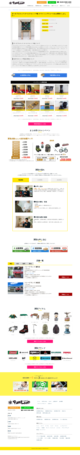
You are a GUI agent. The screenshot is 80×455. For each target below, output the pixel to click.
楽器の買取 (56, 436)
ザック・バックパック (50, 427)
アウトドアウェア (65, 427)
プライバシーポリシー (41, 403)
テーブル (47, 425)
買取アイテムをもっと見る (40, 341)
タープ (42, 425)
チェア (52, 425)
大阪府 (9, 421)
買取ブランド (62, 5)
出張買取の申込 (25, 75)
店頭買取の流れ (47, 5)
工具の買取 (62, 438)
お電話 (35, 188)
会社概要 (61, 401)
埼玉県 (9, 415)
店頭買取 (59, 180)
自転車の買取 (49, 436)
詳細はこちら (65, 277)
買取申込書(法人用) (46, 412)
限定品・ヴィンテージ (40, 429)
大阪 (17, 263)
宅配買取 (20, 180)
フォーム (43, 188)
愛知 (30, 263)
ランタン (56, 425)
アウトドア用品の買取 (40, 436)
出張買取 (40, 180)
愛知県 (9, 430)
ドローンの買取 (47, 438)
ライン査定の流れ (63, 419)
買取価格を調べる (41, 2)
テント (37, 425)
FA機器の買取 (55, 438)
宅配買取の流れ (38, 5)
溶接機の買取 (39, 440)
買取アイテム (55, 5)
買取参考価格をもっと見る (40, 123)
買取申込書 (38, 412)
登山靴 (43, 427)
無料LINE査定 (52, 2)
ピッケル (58, 427)
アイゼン (38, 427)
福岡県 (9, 426)
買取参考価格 (15, 9)
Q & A (68, 5)
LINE (39, 188)
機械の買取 (68, 438)
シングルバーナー (63, 425)
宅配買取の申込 (55, 75)
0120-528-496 (30, 289)
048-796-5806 (30, 273)
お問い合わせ (44, 401)
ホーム (10, 9)
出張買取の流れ (30, 5)
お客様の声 (55, 401)
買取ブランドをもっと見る (40, 367)
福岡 (24, 263)
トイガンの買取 (39, 438)
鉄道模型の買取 (63, 436)
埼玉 (11, 263)
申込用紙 (37, 206)
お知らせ (49, 403)
